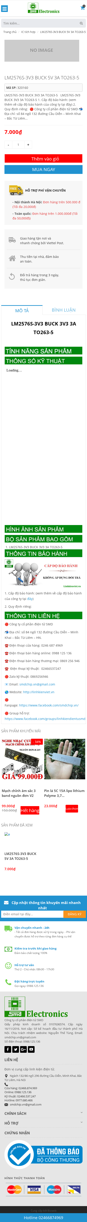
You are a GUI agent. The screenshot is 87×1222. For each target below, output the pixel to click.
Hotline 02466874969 (43, 1217)
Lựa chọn (72, 809)
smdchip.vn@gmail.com (37, 684)
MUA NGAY (43, 169)
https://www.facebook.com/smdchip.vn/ (49, 705)
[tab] (22, 310)
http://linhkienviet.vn (38, 692)
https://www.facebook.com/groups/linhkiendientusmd (45, 719)
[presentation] (22, 311)
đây (30, 599)
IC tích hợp (28, 32)
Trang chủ (10, 32)
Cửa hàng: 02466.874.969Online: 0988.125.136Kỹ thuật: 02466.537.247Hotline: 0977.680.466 (20, 1094)
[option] (22, 778)
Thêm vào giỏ (45, 159)
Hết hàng (30, 810)
